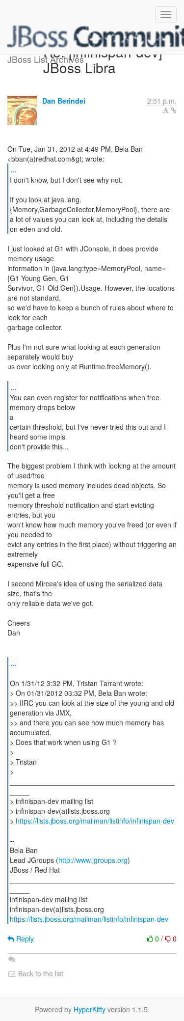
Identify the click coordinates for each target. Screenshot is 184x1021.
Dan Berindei (63, 101)
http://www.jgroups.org (93, 860)
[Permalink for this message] (174, 110)
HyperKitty (89, 1009)
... (13, 169)
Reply (24, 938)
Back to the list (39, 973)
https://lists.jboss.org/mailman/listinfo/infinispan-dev (95, 821)
